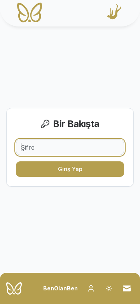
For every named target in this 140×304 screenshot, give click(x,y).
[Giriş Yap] (91, 288)
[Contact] (127, 288)
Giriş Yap (70, 169)
